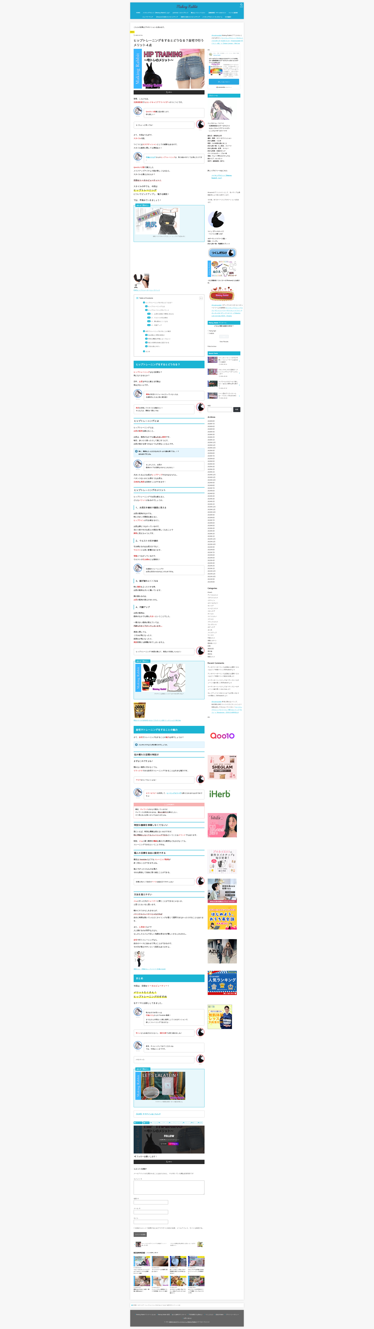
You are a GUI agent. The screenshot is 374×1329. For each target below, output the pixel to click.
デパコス (211, 614)
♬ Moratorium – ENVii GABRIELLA (227, 712)
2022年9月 (211, 547)
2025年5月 (211, 461)
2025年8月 (211, 453)
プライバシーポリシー (232, 1314)
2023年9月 (211, 515)
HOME (138, 12)
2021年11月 (211, 574)
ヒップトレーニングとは (156, 306)
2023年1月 (211, 536)
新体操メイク (212, 643)
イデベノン (211, 600)
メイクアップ (212, 632)
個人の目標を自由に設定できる (158, 342)
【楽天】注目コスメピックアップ (190, 17)
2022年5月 (211, 558)
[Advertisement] (169, 258)
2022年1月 (211, 568)
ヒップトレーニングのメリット (158, 310)
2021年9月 (211, 579)
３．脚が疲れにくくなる (159, 321)
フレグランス (212, 624)
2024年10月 (212, 480)
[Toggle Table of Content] (200, 298)
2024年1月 (211, 504)
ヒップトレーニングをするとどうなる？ (159, 302)
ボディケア (139, 1122)
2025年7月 (211, 456)
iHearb (210, 592)
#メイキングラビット (229, 38)
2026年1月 (211, 440)
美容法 (132, 32)
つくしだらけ (209, 1314)
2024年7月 (211, 488)
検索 (209, 405)
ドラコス (211, 619)
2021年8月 (211, 582)
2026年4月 (211, 432)
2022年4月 (211, 560)
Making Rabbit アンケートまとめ (146, 1314)
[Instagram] (173, 1143)
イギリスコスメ (213, 597)
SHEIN (211, 333)
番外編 (210, 651)
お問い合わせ (187, 1318)
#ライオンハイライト (234, 310)
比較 (209, 646)
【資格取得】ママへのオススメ (217, 12)
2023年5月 (211, 525)
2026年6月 (211, 426)
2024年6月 (211, 491)
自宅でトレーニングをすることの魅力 (158, 331)
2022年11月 (211, 541)
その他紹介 (228, 17)
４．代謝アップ (156, 325)
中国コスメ (211, 638)
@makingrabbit (217, 35)
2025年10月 (212, 448)
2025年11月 (211, 445)
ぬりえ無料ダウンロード (179, 1314)
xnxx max (224, 689)
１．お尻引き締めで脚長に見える (162, 314)
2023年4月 (211, 528)
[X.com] (164, 1143)
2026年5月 (211, 429)
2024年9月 (211, 482)
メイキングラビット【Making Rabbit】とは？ (156, 12)
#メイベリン (223, 710)
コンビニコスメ (213, 608)
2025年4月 (211, 464)
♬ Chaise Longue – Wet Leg (230, 43)
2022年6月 (211, 555)
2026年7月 (211, 424)
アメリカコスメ (213, 595)
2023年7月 (211, 520)
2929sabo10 (227, 669)
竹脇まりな (150, 157)
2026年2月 (211, 437)
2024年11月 (211, 477)
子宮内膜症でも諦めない (196, 1314)
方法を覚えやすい (154, 346)
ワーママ (211, 635)
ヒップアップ (163, 1122)
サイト (136, 1218)
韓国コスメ (211, 656)
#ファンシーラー (220, 310)
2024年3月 (211, 499)
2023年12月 (212, 507)
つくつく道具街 (233, 12)
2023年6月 (211, 523)
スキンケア (211, 611)
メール (137, 1208)
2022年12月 (212, 539)
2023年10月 (212, 512)
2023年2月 (211, 533)
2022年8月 (211, 549)
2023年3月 (211, 531)
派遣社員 (211, 648)
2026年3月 (211, 434)
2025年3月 (211, 466)
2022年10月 (212, 544)
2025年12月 (212, 442)
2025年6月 (211, 458)
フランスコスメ (213, 622)
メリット (187, 1122)
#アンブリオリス (226, 313)
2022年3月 (211, 563)
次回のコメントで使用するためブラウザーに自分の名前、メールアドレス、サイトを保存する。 (169, 1228)
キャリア (211, 606)
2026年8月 (211, 421)
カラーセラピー (213, 603)
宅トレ (194, 1122)
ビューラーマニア (148, 17)
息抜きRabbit (219, 1314)
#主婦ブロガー (226, 41)
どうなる (154, 1122)
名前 (136, 1198)
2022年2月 (211, 566)
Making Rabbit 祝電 (164, 1314)
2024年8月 (211, 485)
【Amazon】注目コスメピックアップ (167, 17)
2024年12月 (212, 474)
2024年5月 (211, 493)
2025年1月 (211, 472)
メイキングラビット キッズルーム (212, 17)
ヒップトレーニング (176, 1122)
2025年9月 (211, 450)
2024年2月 (211, 501)
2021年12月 (212, 571)
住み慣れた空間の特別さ (156, 335)
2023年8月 (211, 517)
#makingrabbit (235, 41)
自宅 (201, 1122)
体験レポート (212, 640)
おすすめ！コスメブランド (180, 12)
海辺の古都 (227, 676)
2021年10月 (212, 576)
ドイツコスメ (212, 616)
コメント (138, 1179)
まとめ (148, 351)
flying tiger (212, 331)
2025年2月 (211, 469)
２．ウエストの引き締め (159, 317)
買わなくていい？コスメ (198, 12)
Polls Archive (212, 346)
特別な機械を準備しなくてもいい (159, 339)
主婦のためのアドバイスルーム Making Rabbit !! (183, 1322)
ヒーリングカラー (173, 793)
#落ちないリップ (233, 710)
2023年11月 (211, 509)
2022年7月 (211, 552)
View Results (224, 341)
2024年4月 (211, 496)
